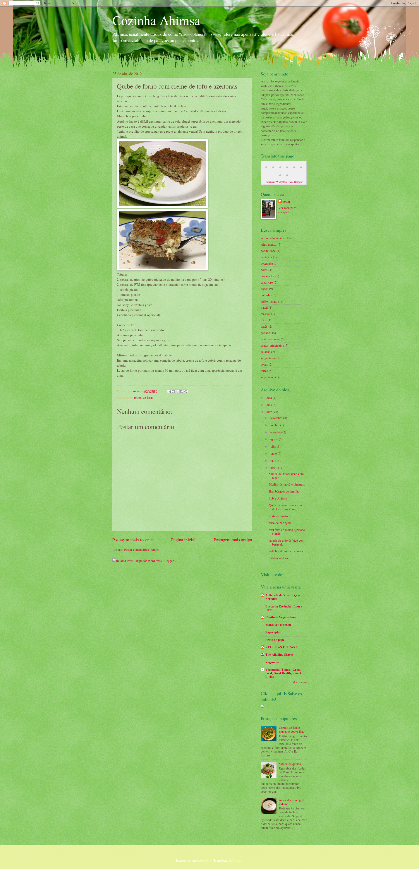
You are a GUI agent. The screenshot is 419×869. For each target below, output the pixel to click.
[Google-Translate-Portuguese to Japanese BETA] (294, 169)
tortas (264, 370)
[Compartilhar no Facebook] (181, 391)
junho (274, 453)
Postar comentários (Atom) (141, 549)
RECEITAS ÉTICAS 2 (281, 647)
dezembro (276, 418)
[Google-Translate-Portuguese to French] (273, 169)
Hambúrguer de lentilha (284, 491)
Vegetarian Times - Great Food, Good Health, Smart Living (283, 673)
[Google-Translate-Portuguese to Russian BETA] (280, 177)
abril (273, 467)
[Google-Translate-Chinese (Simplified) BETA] (266, 169)
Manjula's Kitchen (278, 624)
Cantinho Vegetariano (280, 617)
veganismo (267, 377)
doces (264, 288)
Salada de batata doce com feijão (286, 475)
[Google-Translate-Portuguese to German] (280, 169)
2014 (269, 397)
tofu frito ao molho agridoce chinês (287, 531)
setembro (276, 432)
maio (273, 460)
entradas (266, 295)
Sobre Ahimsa (278, 498)
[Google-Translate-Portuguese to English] (301, 169)
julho (273, 446)
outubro (275, 425)
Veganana (272, 662)
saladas (265, 351)
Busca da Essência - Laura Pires (283, 608)
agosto (274, 439)
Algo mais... (269, 244)
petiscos (266, 332)
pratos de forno (143, 397)
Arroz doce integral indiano (291, 802)
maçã (264, 307)
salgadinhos (268, 358)
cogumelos (268, 276)
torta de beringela (280, 522)
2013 (269, 404)
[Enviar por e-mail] (169, 391)
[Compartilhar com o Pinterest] (186, 391)
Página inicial (183, 540)
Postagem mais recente (132, 540)
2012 (269, 412)
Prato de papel (275, 639)
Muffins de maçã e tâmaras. (287, 484)
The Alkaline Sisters (279, 654)
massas (265, 313)
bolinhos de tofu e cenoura (286, 551)
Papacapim (272, 632)
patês (264, 326)
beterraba (267, 263)
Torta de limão (278, 516)
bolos (264, 269)
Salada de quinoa (290, 763)
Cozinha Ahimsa (156, 20)
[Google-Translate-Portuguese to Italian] (287, 169)
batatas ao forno (279, 558)
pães (264, 320)
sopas (264, 364)
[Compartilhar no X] (177, 391)
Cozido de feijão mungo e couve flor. (291, 729)
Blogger (237, 860)
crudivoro (267, 282)
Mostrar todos (300, 682)
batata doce (268, 250)
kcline (208, 860)
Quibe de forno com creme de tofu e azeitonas (286, 507)
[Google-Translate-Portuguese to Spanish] (287, 177)
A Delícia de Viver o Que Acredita (282, 597)
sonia (137, 391)
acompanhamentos (273, 238)
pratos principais (271, 345)
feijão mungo (269, 301)
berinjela (266, 257)
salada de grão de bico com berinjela (286, 542)
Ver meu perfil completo (287, 209)
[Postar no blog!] (173, 391)
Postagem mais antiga (233, 540)
